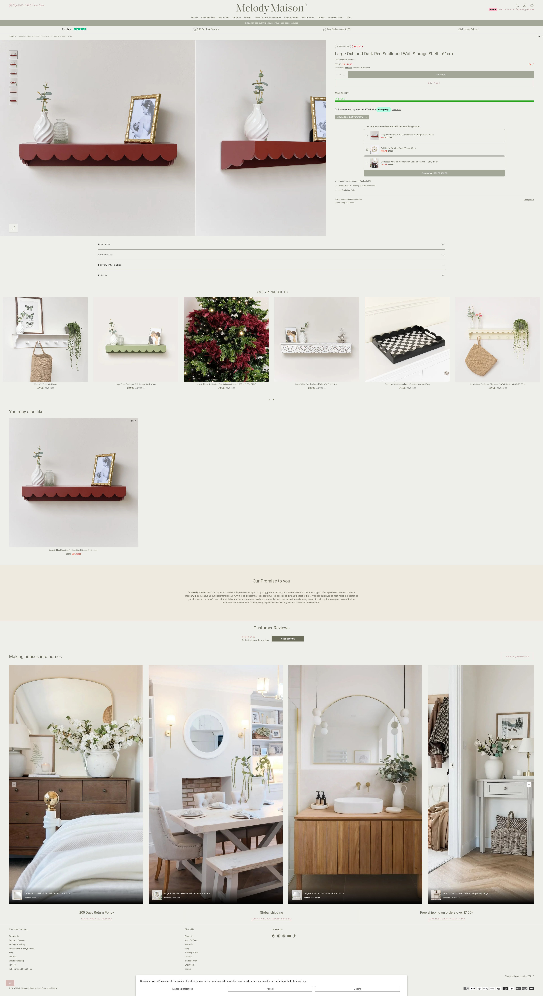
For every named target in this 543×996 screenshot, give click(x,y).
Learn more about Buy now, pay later (515, 9)
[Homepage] (271, 9)
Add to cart (441, 74)
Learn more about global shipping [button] (271, 919)
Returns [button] (102, 275)
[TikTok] (294, 936)
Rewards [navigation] (189, 944)
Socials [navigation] (188, 969)
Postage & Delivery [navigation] (17, 944)
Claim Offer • (434, 173)
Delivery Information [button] (110, 265)
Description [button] (104, 244)
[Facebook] (283, 936)
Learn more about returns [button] (96, 919)
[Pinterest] (273, 936)
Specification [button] (105, 254)
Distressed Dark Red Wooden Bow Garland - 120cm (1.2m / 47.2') (409, 162)
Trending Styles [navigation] (191, 952)
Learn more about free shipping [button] (446, 919)
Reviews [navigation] (188, 957)
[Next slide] (529, 784)
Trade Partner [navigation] (191, 961)
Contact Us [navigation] (14, 936)
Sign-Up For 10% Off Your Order (28, 5)
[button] (517, 5)
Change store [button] (529, 200)
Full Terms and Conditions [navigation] (20, 969)
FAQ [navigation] (11, 952)
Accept (270, 989)
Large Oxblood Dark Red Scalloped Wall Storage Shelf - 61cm (407, 134)
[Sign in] (525, 5)
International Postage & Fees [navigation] (21, 948)
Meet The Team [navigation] (191, 940)
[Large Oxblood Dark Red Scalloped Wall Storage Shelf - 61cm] (73, 482)
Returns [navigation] (12, 957)
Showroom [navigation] (189, 965)
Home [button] (11, 36)
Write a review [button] (288, 638)
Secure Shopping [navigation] (16, 961)
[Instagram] (278, 936)
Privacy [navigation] (12, 965)
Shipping (348, 68)
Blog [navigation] (187, 948)
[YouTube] (289, 936)
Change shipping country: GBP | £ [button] (519, 976)
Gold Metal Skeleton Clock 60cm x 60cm (398, 148)
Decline (357, 989)
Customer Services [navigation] (17, 940)
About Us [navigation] (189, 936)
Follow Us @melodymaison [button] (517, 656)
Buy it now (434, 83)
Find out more (300, 981)
